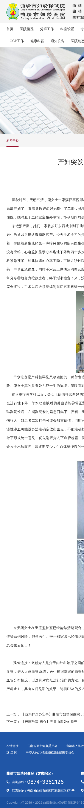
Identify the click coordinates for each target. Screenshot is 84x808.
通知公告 (57, 41)
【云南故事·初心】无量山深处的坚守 (49, 721)
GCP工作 (17, 41)
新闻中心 (12, 140)
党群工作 (47, 29)
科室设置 (67, 29)
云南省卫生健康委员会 (42, 746)
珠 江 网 (11, 752)
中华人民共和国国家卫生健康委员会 (50, 752)
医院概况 (27, 29)
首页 (9, 29)
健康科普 (37, 41)
